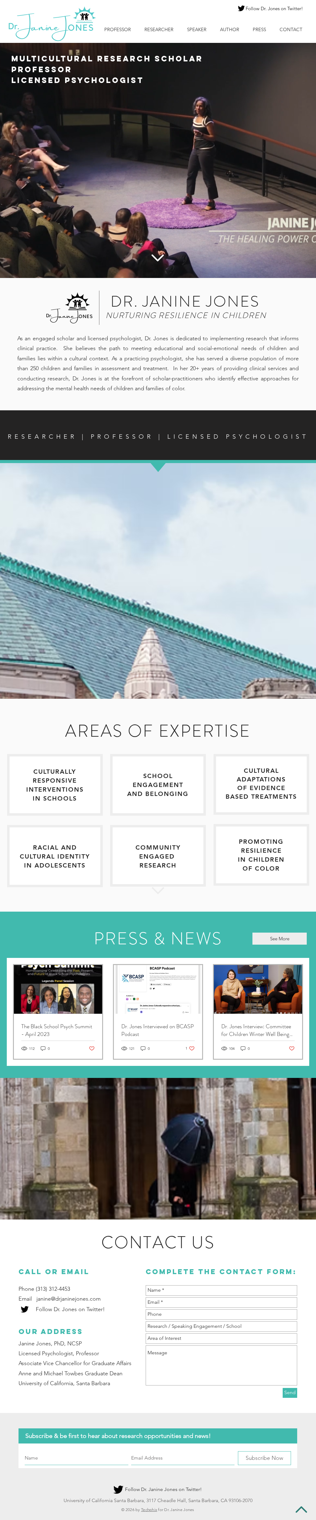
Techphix (149, 1509)
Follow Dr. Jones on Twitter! (274, 8)
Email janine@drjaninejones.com (60, 1298)
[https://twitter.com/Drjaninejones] (241, 8)
